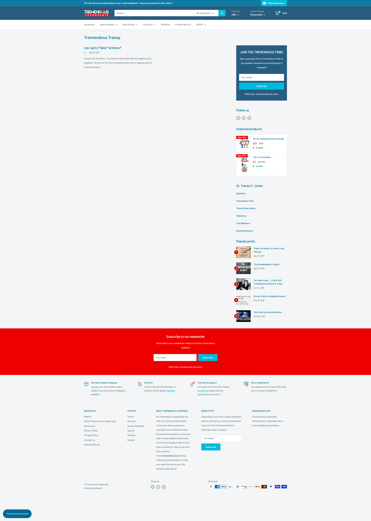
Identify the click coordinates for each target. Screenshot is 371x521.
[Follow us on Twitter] (238, 118)
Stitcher (131, 435)
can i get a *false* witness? (102, 48)
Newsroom (89, 425)
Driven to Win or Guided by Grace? (270, 296)
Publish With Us (92, 444)
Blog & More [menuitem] (129, 24)
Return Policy (91, 430)
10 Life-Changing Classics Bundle (268, 138)
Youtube (131, 421)
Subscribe (261, 86)
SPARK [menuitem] (199, 24)
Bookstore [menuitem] (89, 24)
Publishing (241, 215)
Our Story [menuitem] (148, 24)
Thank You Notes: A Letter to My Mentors (269, 250)
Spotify (131, 430)
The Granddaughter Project (267, 264)
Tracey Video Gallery (246, 208)
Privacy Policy (91, 435)
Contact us (89, 440)
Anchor (131, 440)
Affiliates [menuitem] (165, 24)
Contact (95, 386)
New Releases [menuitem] (107, 24)
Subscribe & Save (276, 3)
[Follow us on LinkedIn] (249, 118)
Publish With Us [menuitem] (183, 24)
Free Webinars (243, 223)
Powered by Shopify (93, 488)
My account (256, 14)
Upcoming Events (244, 230)
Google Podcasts (135, 425)
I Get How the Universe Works (268, 312)
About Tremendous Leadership (100, 421)
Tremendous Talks (245, 201)
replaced (170, 390)
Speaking (240, 193)
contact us (203, 390)
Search (87, 416)
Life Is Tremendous (262, 157)
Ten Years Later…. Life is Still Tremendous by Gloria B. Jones (268, 282)
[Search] (222, 13)
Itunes (130, 416)
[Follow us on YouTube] (244, 118)
